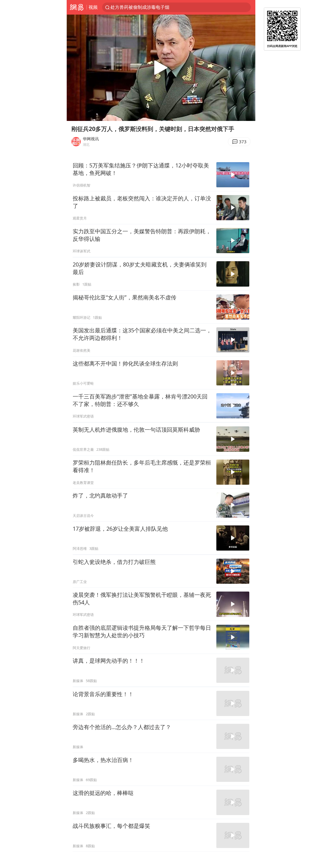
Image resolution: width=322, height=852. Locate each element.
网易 (77, 7)
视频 (93, 7)
